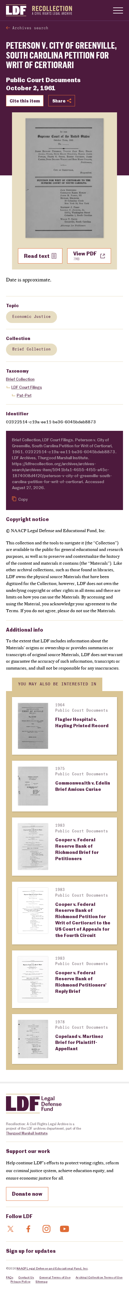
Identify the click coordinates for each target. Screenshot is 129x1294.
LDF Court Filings (26, 387)
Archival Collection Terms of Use (99, 1277)
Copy (23, 499)
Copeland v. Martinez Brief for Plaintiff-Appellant (79, 1042)
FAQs (9, 1277)
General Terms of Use (54, 1277)
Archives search (30, 28)
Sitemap (41, 1281)
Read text (37, 255)
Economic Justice (31, 317)
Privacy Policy (20, 1281)
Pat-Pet (24, 395)
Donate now (27, 1193)
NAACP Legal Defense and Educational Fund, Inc (52, 1268)
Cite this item (25, 100)
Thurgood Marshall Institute (26, 1133)
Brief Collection (31, 349)
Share (58, 100)
